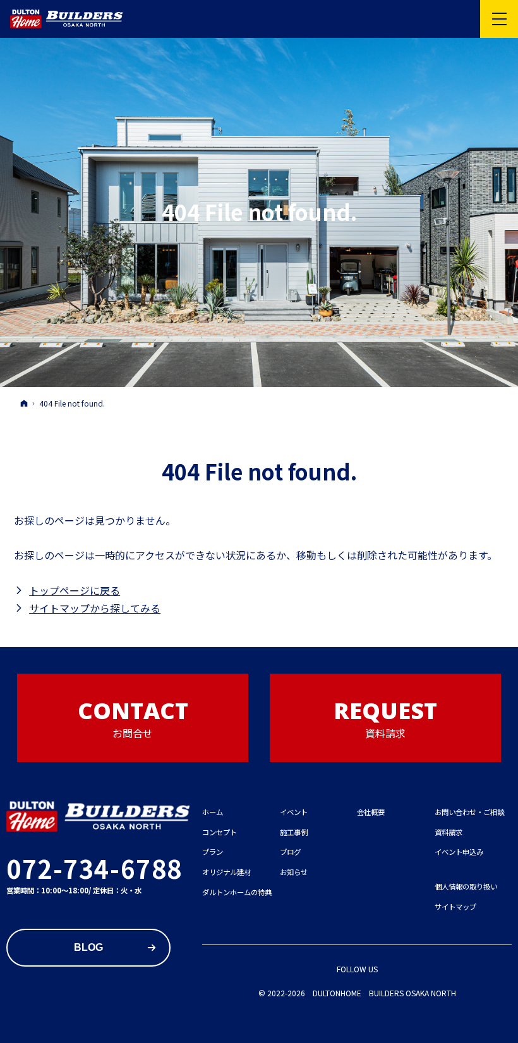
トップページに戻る (74, 590)
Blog (88, 947)
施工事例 (294, 832)
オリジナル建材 (226, 871)
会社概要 (371, 812)
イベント (294, 812)
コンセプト (219, 832)
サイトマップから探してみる (94, 608)
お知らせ (294, 871)
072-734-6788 (94, 867)
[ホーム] (24, 402)
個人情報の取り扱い (466, 886)
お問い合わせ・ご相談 (469, 812)
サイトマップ (455, 906)
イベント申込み (459, 851)
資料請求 (448, 832)
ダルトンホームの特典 (237, 892)
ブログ (290, 851)
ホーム (212, 812)
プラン (212, 851)
